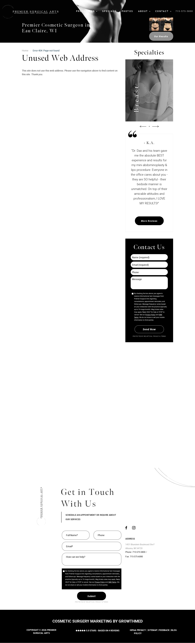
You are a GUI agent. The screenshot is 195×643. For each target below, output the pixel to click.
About (143, 11)
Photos (127, 11)
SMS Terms (112, 582)
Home (25, 50)
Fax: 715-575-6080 (134, 556)
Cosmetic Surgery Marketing (82, 621)
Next (155, 126)
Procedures (86, 11)
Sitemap (152, 630)
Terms (163, 336)
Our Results (161, 36)
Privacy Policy (150, 315)
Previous (143, 126)
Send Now (149, 329)
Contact (162, 11)
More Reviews (149, 220)
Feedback (164, 630)
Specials (109, 11)
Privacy (156, 336)
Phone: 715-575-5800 (135, 552)
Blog (174, 630)
